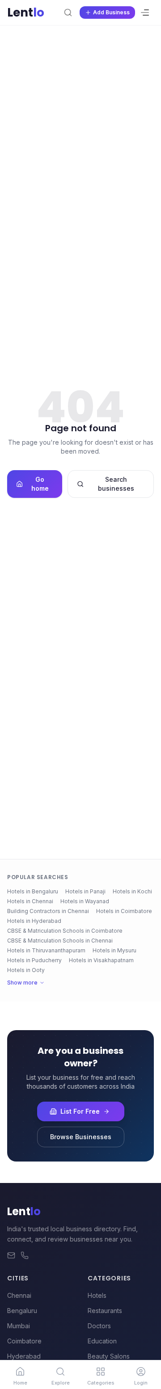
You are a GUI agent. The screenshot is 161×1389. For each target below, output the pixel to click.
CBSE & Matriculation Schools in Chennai (60, 940)
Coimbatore (24, 1341)
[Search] (68, 12)
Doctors (99, 1326)
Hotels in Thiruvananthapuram (46, 950)
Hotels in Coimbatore (124, 911)
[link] (20, 1374)
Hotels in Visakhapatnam (101, 960)
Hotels (97, 1295)
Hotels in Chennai (30, 901)
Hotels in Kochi (132, 891)
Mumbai (18, 1326)
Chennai (19, 1295)
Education (102, 1341)
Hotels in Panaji (85, 891)
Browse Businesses (80, 1137)
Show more (22, 982)
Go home (40, 484)
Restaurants (105, 1310)
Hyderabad (24, 1356)
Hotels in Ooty (26, 970)
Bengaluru (22, 1310)
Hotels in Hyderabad (34, 921)
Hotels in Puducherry (34, 960)
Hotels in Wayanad (84, 901)
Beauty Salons (109, 1356)
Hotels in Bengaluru (32, 891)
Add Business (111, 12)
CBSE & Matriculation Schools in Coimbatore (65, 930)
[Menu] (145, 12)
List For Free (80, 1111)
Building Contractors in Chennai (48, 911)
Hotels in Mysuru (114, 950)
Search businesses (116, 484)
